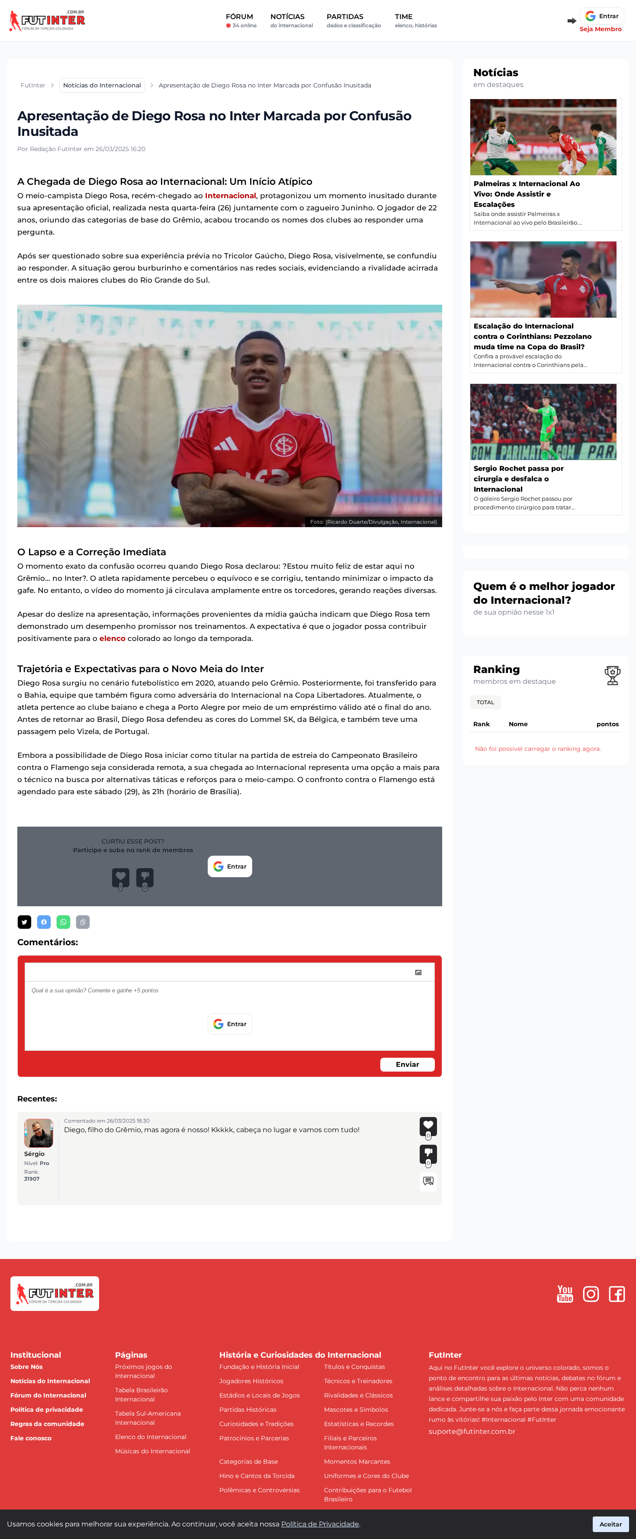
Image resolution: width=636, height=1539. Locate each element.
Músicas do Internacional (152, 1451)
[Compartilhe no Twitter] (24, 922)
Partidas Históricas (247, 1409)
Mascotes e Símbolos (356, 1409)
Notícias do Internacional (50, 1381)
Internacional (230, 195)
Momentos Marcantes (357, 1461)
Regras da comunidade (47, 1424)
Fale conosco (30, 1438)
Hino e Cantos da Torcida (257, 1476)
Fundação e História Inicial (259, 1367)
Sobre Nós (26, 1367)
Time (416, 21)
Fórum (241, 21)
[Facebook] (617, 1294)
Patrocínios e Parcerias (254, 1438)
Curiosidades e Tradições (256, 1424)
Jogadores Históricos (251, 1381)
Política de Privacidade (320, 1524)
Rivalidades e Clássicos (358, 1395)
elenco (112, 638)
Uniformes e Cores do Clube (366, 1476)
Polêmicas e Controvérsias (259, 1490)
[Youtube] (565, 1294)
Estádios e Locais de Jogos (259, 1395)
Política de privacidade (46, 1409)
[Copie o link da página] (83, 922)
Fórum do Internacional (48, 1395)
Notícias (291, 21)
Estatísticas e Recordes (359, 1424)
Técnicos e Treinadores (358, 1381)
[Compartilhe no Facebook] (44, 922)
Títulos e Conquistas (354, 1367)
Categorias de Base (248, 1461)
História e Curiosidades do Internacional (300, 1355)
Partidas (354, 21)
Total (485, 702)
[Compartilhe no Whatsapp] (63, 922)
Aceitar (611, 1524)
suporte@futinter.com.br (472, 1431)
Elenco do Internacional (150, 1437)
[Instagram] (591, 1294)
